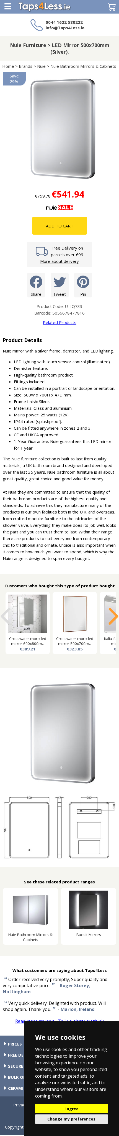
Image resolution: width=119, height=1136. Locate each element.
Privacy (20, 1105)
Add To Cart (59, 226)
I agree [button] (71, 1108)
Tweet (59, 294)
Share (36, 294)
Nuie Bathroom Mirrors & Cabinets (83, 66)
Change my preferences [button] (71, 1119)
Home (8, 66)
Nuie (41, 66)
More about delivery (59, 261)
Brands (25, 66)
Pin (83, 294)
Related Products (59, 322)
